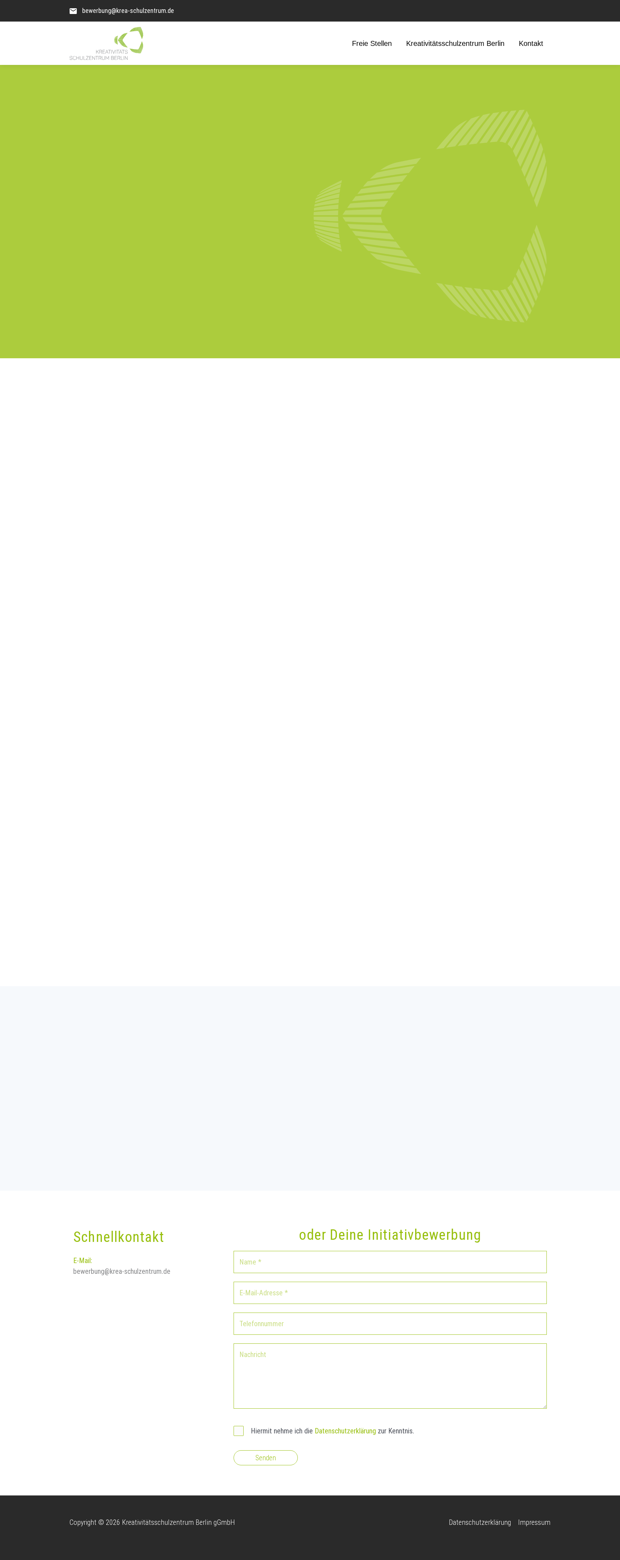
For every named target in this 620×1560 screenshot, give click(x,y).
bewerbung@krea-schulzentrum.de (128, 10)
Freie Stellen (372, 43)
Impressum (534, 1522)
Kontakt (531, 43)
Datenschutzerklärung (345, 1431)
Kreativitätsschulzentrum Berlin (455, 43)
